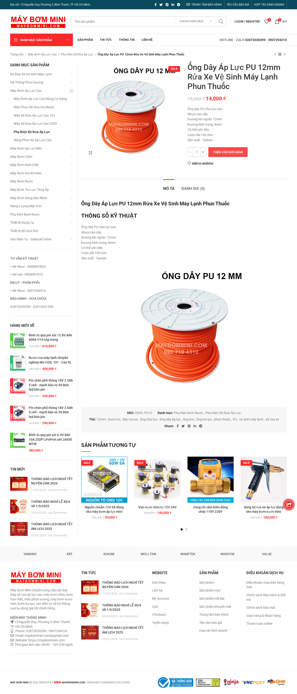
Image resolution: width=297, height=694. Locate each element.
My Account (160, 598)
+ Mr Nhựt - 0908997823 (28, 266)
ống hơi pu (204, 419)
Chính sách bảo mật (260, 607)
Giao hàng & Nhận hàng (263, 616)
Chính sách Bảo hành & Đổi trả (265, 597)
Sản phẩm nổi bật (212, 598)
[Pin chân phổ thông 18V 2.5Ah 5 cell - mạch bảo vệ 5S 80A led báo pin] (17, 388)
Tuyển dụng (160, 622)
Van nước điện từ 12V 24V (157, 507)
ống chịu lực (148, 419)
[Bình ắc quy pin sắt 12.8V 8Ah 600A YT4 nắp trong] (17, 341)
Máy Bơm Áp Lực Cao (42, 54)
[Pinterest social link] (167, 5)
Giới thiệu (159, 582)
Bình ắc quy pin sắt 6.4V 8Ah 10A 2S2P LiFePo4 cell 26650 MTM (50, 439)
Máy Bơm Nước (21, 181)
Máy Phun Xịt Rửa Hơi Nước (34, 107)
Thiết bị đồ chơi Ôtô (24, 231)
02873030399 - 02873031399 (31, 307)
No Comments (57, 490)
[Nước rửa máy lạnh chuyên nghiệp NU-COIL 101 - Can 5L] (17, 363)
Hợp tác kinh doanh (213, 630)
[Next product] (284, 54)
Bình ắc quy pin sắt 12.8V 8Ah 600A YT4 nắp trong (50, 337)
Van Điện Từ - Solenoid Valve (30, 239)
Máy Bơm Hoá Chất (24, 165)
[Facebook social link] (155, 5)
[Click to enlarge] (90, 153)
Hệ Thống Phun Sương (26, 82)
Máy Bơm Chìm (21, 157)
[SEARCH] (221, 21)
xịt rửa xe (272, 419)
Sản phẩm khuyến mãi (215, 606)
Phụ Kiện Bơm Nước (188, 413)
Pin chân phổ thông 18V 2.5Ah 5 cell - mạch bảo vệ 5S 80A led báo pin (51, 385)
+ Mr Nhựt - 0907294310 (28, 291)
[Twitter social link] (161, 5)
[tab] (168, 186)
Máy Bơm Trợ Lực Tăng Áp (29, 189)
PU (235, 419)
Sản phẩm (206, 582)
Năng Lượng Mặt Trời (25, 206)
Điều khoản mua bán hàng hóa (265, 585)
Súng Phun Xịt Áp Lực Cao (33, 140)
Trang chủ (17, 54)
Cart (155, 606)
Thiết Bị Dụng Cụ (22, 222)
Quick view (124, 485)
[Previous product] (275, 54)
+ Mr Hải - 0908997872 (26, 274)
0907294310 (277, 40)
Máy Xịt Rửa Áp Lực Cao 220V (35, 123)
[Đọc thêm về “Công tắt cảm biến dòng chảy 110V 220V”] (230, 474)
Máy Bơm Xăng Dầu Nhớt (28, 198)
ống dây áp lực (170, 419)
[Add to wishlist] (124, 464)
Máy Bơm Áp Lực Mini (26, 148)
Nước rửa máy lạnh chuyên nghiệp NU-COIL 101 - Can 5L (50, 360)
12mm (101, 419)
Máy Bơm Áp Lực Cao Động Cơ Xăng (40, 99)
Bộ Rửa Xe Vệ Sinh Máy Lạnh (31, 74)
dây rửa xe (130, 419)
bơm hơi (114, 419)
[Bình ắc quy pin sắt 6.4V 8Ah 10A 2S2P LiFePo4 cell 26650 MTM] (17, 443)
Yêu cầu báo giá (210, 622)
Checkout (159, 614)
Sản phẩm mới (209, 590)
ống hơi (188, 419)
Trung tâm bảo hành (214, 614)
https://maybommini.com (46, 640)
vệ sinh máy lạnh (251, 419)
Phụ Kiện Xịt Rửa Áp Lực (77, 54)
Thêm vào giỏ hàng (228, 152)
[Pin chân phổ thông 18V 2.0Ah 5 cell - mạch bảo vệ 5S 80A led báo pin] (17, 416)
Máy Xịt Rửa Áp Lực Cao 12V (34, 115)
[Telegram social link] (179, 5)
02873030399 (255, 40)
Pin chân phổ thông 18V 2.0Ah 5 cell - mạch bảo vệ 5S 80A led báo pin (51, 412)
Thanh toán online (259, 623)
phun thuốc (222, 419)
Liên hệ (157, 590)
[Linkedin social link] (173, 5)
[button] (124, 474)
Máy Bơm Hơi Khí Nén (26, 173)
